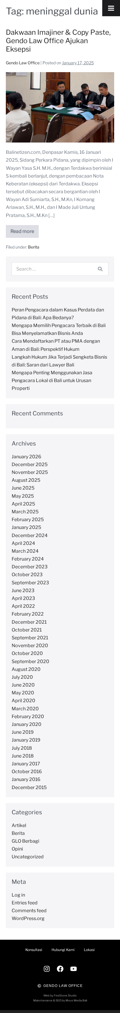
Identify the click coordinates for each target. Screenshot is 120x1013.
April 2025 (23, 504)
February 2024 (28, 559)
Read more (24, 229)
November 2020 (30, 645)
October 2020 (27, 653)
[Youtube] (73, 969)
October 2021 (27, 630)
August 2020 (26, 669)
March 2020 (25, 708)
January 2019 (26, 740)
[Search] (100, 269)
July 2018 (22, 748)
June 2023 (23, 590)
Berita (33, 246)
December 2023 (29, 567)
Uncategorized (28, 856)
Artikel (19, 825)
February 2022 (28, 614)
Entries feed (25, 903)
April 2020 (23, 700)
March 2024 (25, 551)
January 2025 (26, 527)
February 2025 (28, 519)
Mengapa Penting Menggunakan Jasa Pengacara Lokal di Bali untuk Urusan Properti (52, 380)
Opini (17, 849)
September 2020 (30, 661)
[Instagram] (46, 969)
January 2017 (26, 763)
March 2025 (25, 511)
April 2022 (23, 606)
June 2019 (23, 732)
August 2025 (26, 480)
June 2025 (23, 488)
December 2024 (29, 535)
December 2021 (29, 622)
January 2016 (26, 779)
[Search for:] (60, 269)
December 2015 (29, 787)
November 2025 (30, 472)
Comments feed (29, 910)
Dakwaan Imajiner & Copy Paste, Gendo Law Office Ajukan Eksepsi (58, 40)
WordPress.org (28, 918)
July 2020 (22, 677)
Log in (18, 895)
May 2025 (23, 496)
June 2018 (23, 756)
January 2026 (26, 456)
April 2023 (23, 598)
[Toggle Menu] (111, 8)
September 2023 (30, 582)
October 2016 (27, 771)
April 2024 (23, 543)
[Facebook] (60, 969)
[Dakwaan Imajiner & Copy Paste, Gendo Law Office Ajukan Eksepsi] (60, 107)
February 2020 (28, 716)
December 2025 (29, 464)
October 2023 (27, 574)
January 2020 (26, 724)
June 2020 (23, 685)
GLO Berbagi (25, 841)
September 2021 (30, 637)
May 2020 (23, 693)
